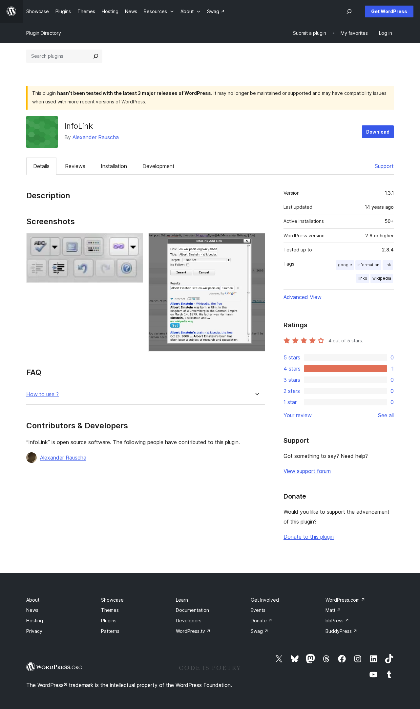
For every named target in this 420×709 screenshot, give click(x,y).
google (345, 264)
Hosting (34, 620)
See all (386, 415)
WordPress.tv (193, 631)
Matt (333, 610)
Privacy (34, 631)
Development (158, 166)
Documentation (192, 610)
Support (384, 166)
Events (258, 610)
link (388, 264)
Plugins (108, 620)
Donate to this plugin (309, 536)
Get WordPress (389, 11)
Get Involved (265, 600)
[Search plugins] (95, 56)
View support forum (307, 471)
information (368, 264)
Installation (114, 166)
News (32, 610)
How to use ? (42, 394)
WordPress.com (345, 600)
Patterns (110, 631)
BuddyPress (341, 631)
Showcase (112, 600)
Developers (188, 620)
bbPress (337, 620)
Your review (298, 415)
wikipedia (381, 278)
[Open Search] (349, 11)
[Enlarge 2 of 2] (256, 242)
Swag (259, 631)
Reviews (75, 166)
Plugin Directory (43, 33)
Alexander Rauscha (96, 137)
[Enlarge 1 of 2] (134, 242)
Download (377, 132)
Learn (182, 600)
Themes (110, 610)
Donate (261, 620)
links (362, 278)
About (32, 600)
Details (41, 166)
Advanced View (303, 297)
